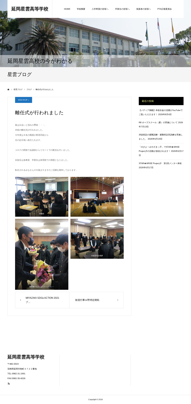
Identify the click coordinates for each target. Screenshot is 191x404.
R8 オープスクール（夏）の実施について (158, 122)
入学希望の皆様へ (100, 9)
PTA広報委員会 (164, 9)
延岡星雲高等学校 (29, 8)
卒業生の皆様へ (122, 9)
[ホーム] (8, 89)
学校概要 (81, 9)
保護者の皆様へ (143, 9)
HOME (67, 9)
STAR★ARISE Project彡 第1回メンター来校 (160, 163)
